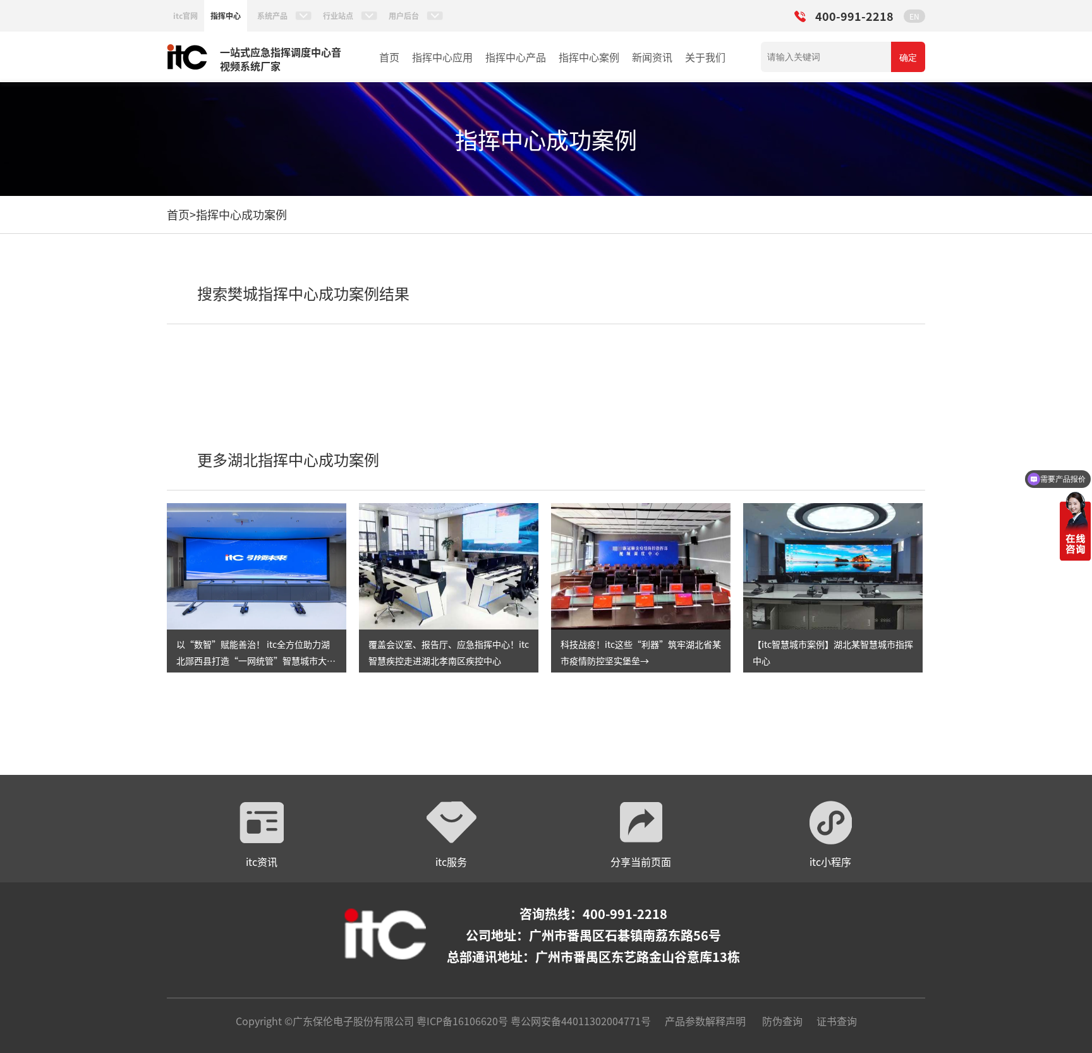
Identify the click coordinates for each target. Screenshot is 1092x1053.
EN (914, 16)
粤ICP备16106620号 (461, 1020)
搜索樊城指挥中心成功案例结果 (303, 293)
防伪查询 (782, 1020)
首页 (389, 56)
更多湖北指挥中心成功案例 (288, 459)
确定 (908, 57)
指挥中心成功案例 (241, 214)
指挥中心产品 (515, 56)
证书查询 (836, 1020)
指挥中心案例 (589, 56)
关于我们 (705, 56)
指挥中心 (225, 15)
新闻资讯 (652, 56)
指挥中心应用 (442, 56)
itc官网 (185, 15)
